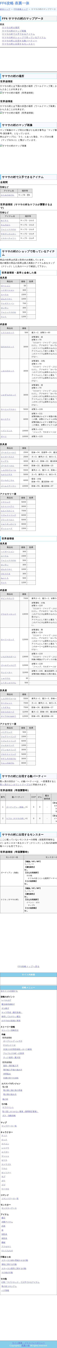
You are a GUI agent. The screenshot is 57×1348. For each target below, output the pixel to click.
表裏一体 (25, 1345)
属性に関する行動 (9, 1264)
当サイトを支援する (9, 991)
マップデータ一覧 (9, 1126)
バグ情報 (5, 1290)
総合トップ (5, 9)
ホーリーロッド (7, 640)
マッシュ (5, 1156)
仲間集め (7, 1074)
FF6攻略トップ (21, 9)
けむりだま (5, 574)
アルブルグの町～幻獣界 (13, 1053)
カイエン (5, 1144)
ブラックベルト (7, 520)
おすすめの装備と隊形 (10, 1021)
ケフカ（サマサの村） (15, 818)
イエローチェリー (8, 238)
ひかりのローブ (7, 712)
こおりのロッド (7, 371)
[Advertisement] (28, 59)
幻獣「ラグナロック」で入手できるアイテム (20, 1282)
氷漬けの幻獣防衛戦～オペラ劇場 (17, 1049)
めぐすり (4, 220)
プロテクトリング (8, 754)
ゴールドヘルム (7, 466)
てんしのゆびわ (7, 763)
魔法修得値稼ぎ (8, 1004)
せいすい (4, 308)
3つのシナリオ (9, 1045)
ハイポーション (7, 290)
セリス (4, 1160)
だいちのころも (7, 480)
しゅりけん (5, 678)
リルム (4, 1168)
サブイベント (8, 1107)
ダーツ (4, 436)
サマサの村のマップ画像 (14, 31)
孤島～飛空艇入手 (10, 1066)
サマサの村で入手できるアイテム (18, 34)
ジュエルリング (7, 745)
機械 (3, 1242)
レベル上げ (6, 1000)
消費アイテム (7, 1222)
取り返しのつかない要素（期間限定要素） (20, 1111)
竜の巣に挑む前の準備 (12, 1090)
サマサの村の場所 (11, 27)
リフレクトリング (8, 515)
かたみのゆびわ (7, 195)
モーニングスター (8, 409)
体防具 (4, 1238)
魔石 (3, 1218)
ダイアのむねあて (8, 716)
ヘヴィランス (6, 431)
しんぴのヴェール (8, 470)
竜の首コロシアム (9, 1286)
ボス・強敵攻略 (9, 1115)
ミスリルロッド (7, 333)
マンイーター (6, 672)
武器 (3, 1226)
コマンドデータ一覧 (10, 1198)
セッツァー (6, 1172)
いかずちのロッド (8, 395)
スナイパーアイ (7, 506)
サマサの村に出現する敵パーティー (19, 41)
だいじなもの (7, 1251)
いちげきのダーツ (8, 657)
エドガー (5, 1152)
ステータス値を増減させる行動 (14, 1260)
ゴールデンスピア (8, 665)
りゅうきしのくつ (8, 524)
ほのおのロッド (7, 347)
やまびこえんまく (8, 234)
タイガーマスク (7, 457)
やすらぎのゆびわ (8, 759)
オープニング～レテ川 (12, 1041)
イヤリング (5, 502)
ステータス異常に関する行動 (13, 1268)
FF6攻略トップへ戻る (28, 966)
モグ (3, 1176)
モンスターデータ (9, 1208)
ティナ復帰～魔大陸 (11, 1057)
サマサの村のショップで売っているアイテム (24, 37)
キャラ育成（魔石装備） (11, 1012)
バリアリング (6, 732)
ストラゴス (6, 1164)
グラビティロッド (8, 614)
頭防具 (4, 1234)
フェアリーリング (8, 737)
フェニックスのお (8, 229)
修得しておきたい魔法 (10, 1016)
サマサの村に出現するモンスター (18, 44)
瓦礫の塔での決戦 (10, 1078)
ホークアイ (5, 419)
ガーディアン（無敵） (15, 807)
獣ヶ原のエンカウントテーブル (15, 784)
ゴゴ (3, 1185)
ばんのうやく (6, 299)
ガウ (3, 1181)
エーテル (4, 295)
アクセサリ (6, 1246)
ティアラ (4, 461)
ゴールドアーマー (8, 486)
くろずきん (5, 707)
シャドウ (5, 1148)
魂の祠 (5, 1099)
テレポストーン (7, 303)
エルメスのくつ (7, 511)
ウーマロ (5, 1189)
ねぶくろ (4, 578)
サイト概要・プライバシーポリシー (28, 1343)
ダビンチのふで (7, 598)
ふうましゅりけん (8, 683)
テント (4, 317)
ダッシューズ (6, 528)
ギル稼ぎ (5, 1008)
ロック (4, 1140)
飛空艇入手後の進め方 (12, 1070)
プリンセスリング (8, 750)
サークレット (6, 703)
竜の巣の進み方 (10, 1094)
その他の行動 (7, 1272)
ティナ (4, 1136)
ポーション (5, 286)
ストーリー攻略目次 (10, 1030)
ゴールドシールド (8, 452)
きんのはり (5, 225)
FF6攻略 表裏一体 (14, 3)
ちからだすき (6, 474)
